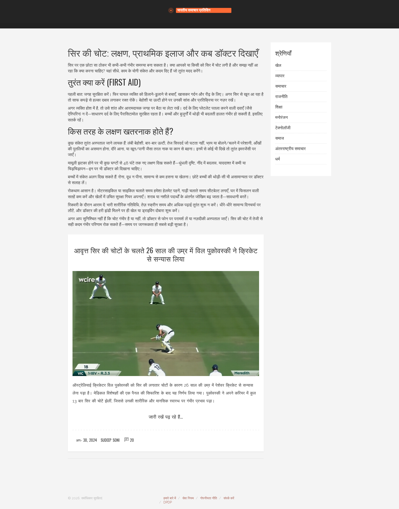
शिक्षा (278, 107)
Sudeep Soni (110, 440)
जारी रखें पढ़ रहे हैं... (166, 416)
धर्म (277, 159)
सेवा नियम (188, 498)
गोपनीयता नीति (208, 498)
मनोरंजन (281, 117)
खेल (278, 65)
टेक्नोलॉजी (282, 127)
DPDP (167, 502)
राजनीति (281, 96)
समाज (279, 138)
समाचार (280, 86)
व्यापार (279, 75)
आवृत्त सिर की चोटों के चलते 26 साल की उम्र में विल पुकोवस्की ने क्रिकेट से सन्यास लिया (165, 254)
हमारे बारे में (169, 498)
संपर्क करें (229, 498)
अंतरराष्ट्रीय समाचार (290, 148)
